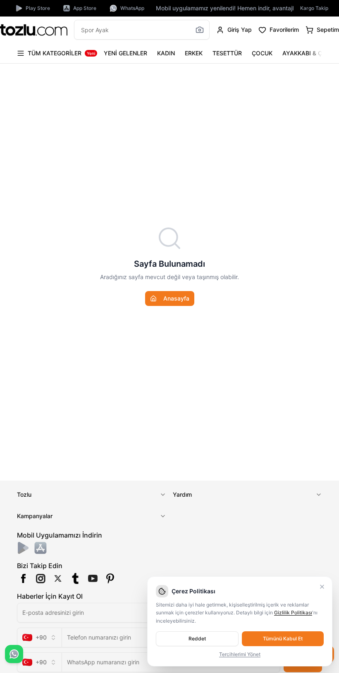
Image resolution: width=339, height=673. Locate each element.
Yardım (182, 494)
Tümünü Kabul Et (283, 638)
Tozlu (24, 494)
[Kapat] (322, 587)
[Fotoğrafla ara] (199, 29)
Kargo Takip (314, 8)
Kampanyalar (35, 515)
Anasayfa (176, 298)
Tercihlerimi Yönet (239, 654)
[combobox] (39, 637)
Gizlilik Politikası (293, 612)
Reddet (197, 638)
